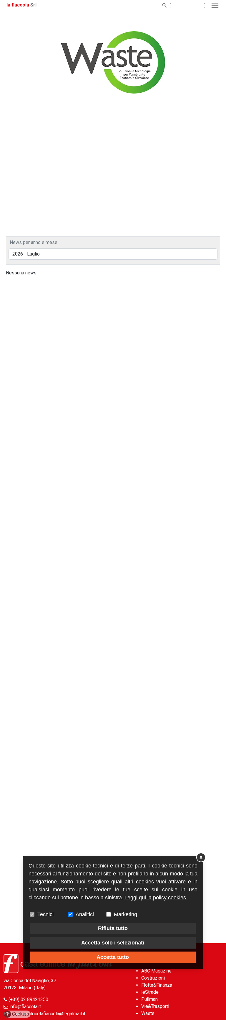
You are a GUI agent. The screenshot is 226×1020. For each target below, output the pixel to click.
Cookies (17, 1014)
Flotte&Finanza (156, 985)
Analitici (85, 914)
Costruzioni (153, 978)
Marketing (125, 914)
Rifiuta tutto (113, 928)
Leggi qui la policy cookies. (155, 898)
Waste (147, 1013)
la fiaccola (17, 5)
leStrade (150, 992)
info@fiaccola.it (25, 1006)
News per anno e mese (33, 242)
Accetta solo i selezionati (112, 943)
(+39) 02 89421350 (28, 999)
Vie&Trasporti (155, 1006)
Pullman (149, 999)
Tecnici (45, 914)
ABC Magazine (156, 971)
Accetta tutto (113, 957)
